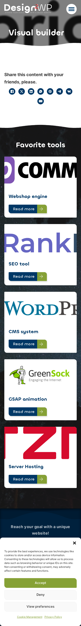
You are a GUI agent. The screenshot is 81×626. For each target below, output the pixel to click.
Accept (40, 583)
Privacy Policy (53, 616)
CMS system (23, 331)
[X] (21, 91)
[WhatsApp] (40, 91)
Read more (24, 209)
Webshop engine (28, 196)
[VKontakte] (69, 91)
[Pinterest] (50, 91)
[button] (74, 543)
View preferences (40, 606)
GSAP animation (28, 399)
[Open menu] (71, 9)
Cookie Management (29, 616)
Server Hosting (26, 466)
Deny (41, 595)
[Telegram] (59, 91)
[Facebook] (12, 91)
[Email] (40, 101)
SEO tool (19, 264)
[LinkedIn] (31, 91)
